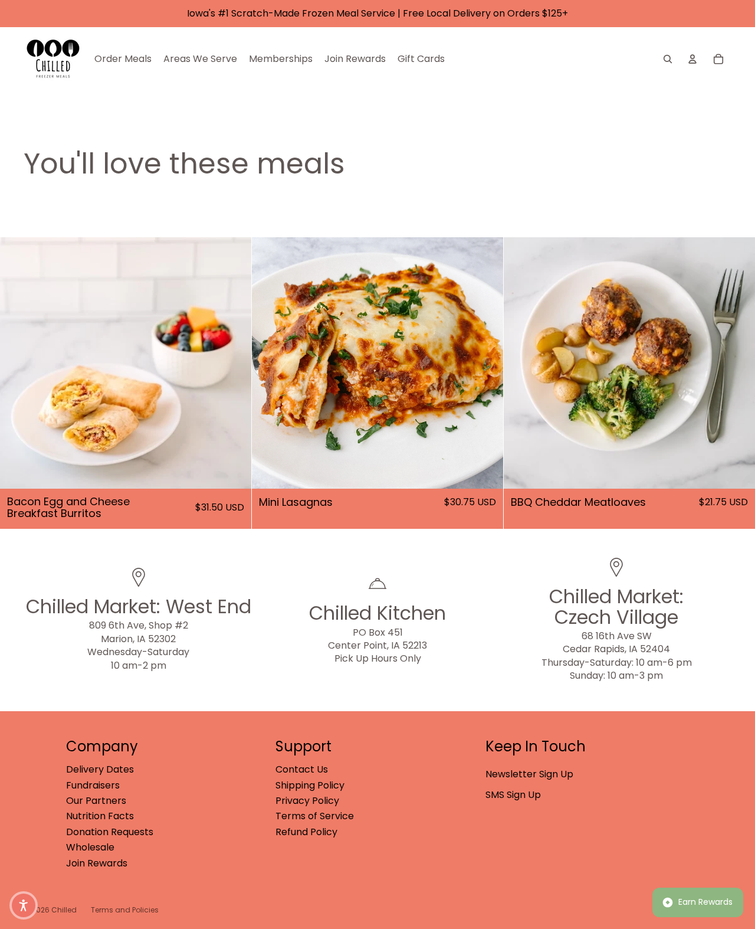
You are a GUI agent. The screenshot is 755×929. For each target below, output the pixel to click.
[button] (23, 905)
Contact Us (301, 769)
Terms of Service (314, 816)
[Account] (692, 59)
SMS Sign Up (513, 795)
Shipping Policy (309, 785)
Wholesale (90, 847)
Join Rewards (96, 863)
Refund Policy (306, 832)
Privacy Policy (307, 800)
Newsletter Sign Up (529, 774)
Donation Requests (109, 832)
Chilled (64, 910)
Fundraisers (93, 785)
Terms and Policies (125, 910)
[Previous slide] (17, 363)
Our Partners (96, 800)
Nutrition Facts (100, 816)
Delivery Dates (100, 769)
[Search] (668, 59)
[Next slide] (233, 363)
